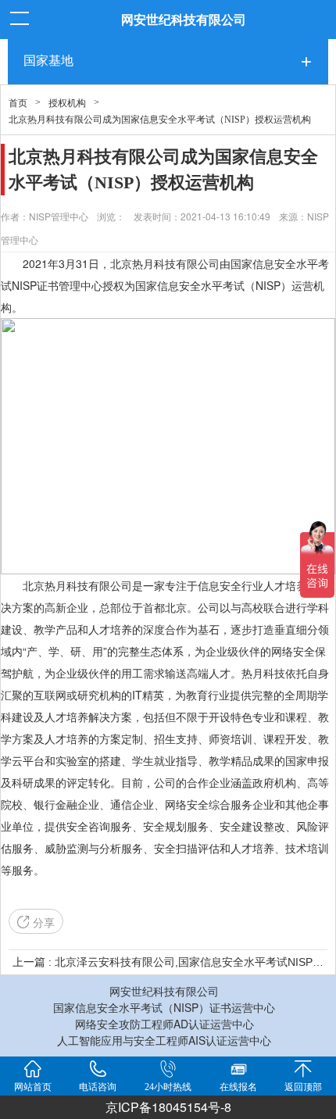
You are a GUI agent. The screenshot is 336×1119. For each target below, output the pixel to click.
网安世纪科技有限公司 (183, 19)
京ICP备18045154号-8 (168, 1107)
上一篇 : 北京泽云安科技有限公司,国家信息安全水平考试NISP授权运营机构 (168, 962)
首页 (18, 103)
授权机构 (67, 103)
